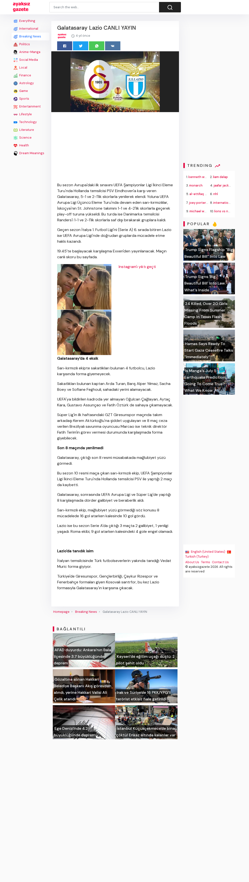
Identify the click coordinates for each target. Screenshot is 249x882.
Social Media (28, 60)
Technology (27, 122)
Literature (26, 130)
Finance (24, 75)
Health (23, 145)
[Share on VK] (112, 45)
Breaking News (29, 36)
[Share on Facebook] (64, 45)
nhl (215, 194)
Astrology (26, 83)
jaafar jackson (223, 185)
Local (22, 67)
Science (25, 137)
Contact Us (220, 562)
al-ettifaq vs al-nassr (205, 194)
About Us (192, 562)
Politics (24, 44)
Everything (26, 21)
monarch (196, 185)
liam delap (220, 177)
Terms (205, 562)
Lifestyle (25, 114)
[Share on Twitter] (80, 45)
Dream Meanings (31, 153)
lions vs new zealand (229, 211)
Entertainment (29, 106)
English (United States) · (208, 552)
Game (23, 91)
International (28, 29)
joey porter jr (199, 203)
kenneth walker (200, 177)
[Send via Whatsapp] (96, 45)
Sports (23, 99)
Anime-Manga (29, 52)
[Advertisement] (30, 230)
